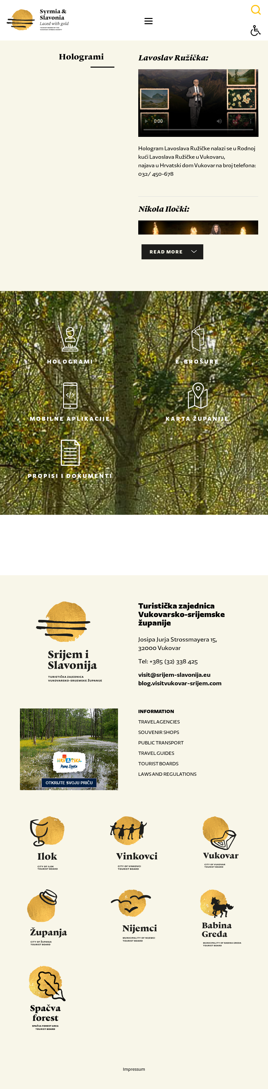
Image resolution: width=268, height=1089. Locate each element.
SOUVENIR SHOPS (158, 732)
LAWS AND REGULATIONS (167, 774)
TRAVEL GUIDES (156, 753)
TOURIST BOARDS (158, 763)
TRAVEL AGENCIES (159, 722)
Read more (166, 252)
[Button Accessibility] (256, 42)
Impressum (134, 1069)
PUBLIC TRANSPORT (161, 743)
